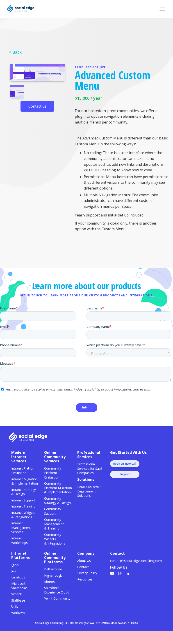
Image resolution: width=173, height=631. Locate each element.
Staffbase (18, 600)
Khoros (49, 582)
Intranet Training (23, 506)
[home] (20, 9)
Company (85, 553)
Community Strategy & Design (57, 500)
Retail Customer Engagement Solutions (89, 491)
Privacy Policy (87, 573)
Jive (13, 571)
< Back (15, 52)
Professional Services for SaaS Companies (89, 468)
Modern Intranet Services (19, 456)
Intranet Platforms (20, 555)
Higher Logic (53, 575)
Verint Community (57, 598)
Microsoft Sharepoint (19, 585)
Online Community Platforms (55, 557)
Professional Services (88, 454)
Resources (85, 579)
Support (125, 474)
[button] (161, 9)
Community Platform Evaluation (52, 472)
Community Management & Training (54, 523)
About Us (84, 560)
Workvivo (18, 613)
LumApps (18, 577)
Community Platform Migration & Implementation (58, 487)
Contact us (37, 106)
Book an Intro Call (124, 464)
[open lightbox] (37, 72)
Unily (14, 606)
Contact (83, 567)
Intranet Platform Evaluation (23, 470)
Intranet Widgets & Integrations (23, 514)
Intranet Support (23, 500)
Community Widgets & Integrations (54, 538)
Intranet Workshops (19, 540)
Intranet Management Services (21, 527)
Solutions (85, 479)
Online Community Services (55, 456)
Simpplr (16, 594)
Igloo (15, 565)
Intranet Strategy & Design (23, 492)
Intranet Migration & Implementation (24, 481)
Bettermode (53, 569)
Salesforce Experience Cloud (56, 590)
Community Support (52, 511)
